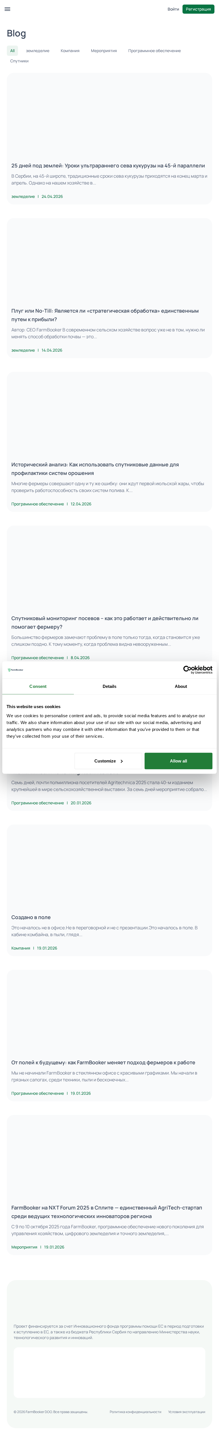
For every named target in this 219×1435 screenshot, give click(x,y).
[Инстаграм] (30, 1313)
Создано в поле (31, 917)
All (12, 50)
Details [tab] (110, 686)
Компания (70, 50)
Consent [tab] (37, 686)
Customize (105, 760)
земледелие (37, 50)
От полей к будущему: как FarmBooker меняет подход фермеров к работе (103, 1062)
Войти (173, 9)
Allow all (178, 760)
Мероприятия (104, 50)
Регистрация (198, 9)
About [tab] (181, 686)
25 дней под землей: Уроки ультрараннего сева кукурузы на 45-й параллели (108, 165)
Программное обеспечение (154, 50)
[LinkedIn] (44, 1313)
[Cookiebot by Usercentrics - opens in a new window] (187, 670)
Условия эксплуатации (186, 1411)
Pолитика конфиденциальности (135, 1411)
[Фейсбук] (17, 1313)
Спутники (19, 60)
